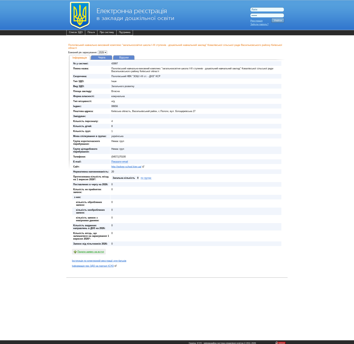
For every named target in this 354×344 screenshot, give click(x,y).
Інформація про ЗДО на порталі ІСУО (93, 266)
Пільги (91, 32)
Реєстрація (256, 20)
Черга (101, 57)
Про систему (107, 32)
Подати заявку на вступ (90, 251)
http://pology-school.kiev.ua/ (126, 166)
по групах (146, 178)
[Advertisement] (177, 305)
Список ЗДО (76, 32)
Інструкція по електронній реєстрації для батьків (99, 260)
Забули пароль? (259, 24)
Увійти (278, 20)
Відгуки (124, 57)
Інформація (79, 57)
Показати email (119, 161)
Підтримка (124, 32)
